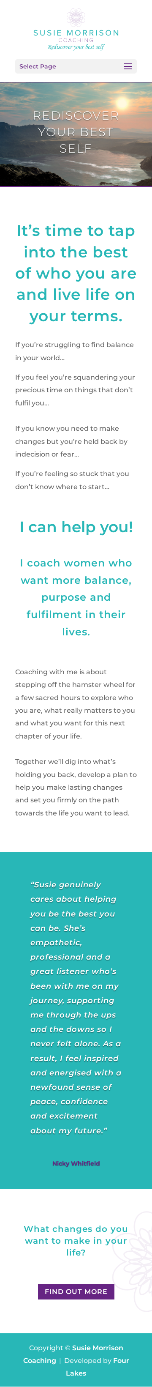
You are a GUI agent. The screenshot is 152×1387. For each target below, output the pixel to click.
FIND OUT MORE (76, 1292)
